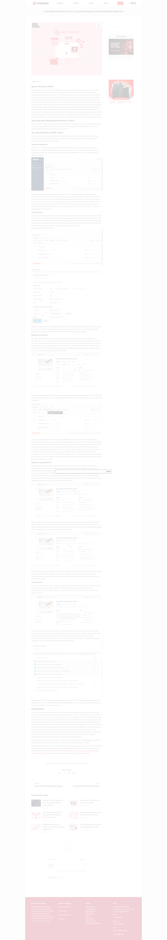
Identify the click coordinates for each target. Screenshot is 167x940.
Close (108, 471)
